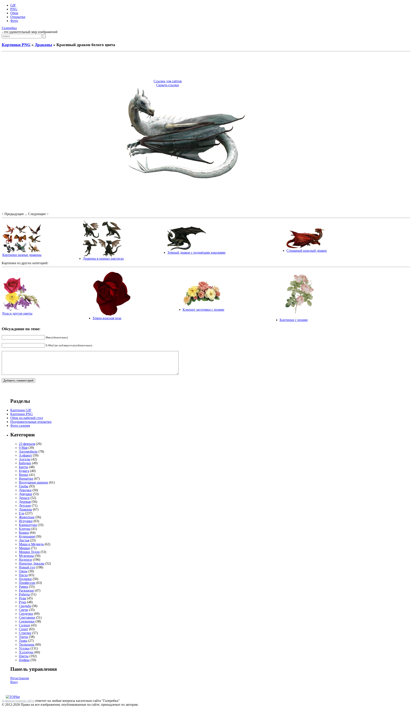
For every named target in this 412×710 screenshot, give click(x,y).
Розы (22, 598)
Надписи (25, 559)
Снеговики (27, 617)
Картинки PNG (16, 44)
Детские (25, 505)
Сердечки (26, 613)
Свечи (23, 610)
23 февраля (27, 444)
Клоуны (24, 529)
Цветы (24, 656)
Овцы (23, 571)
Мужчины (26, 556)
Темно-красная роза (106, 318)
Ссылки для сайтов (168, 81)
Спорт (23, 629)
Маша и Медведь (31, 544)
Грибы (23, 486)
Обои (14, 13)
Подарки (25, 579)
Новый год (27, 567)
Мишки (24, 548)
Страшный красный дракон (306, 250)
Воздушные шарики (33, 482)
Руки (22, 602)
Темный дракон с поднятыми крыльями (196, 252)
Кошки (24, 532)
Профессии (27, 583)
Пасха (23, 575)
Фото (14, 21)
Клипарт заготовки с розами (203, 309)
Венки (23, 474)
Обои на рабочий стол (26, 418)
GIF (13, 5)
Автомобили (28, 451)
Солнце (24, 625)
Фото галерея (20, 425)
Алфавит (25, 455)
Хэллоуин (26, 652)
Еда (21, 513)
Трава (23, 640)
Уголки (24, 648)
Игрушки (26, 521)
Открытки (17, 17)
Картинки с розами (294, 320)
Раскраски (26, 590)
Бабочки (25, 463)
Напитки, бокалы (31, 563)
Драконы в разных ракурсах (103, 258)
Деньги (24, 498)
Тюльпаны (26, 644)
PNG (13, 9)
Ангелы (24, 459)
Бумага (24, 471)
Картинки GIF (20, 410)
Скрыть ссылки (167, 85)
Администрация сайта (18, 700)
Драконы (43, 44)
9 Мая (23, 447)
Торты (23, 637)
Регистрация (19, 678)
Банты (23, 467)
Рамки (23, 586)
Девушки (25, 494)
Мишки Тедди (29, 552)
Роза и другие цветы (17, 313)
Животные (27, 517)
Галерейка (9, 28)
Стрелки (25, 633)
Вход (14, 682)
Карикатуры (28, 525)
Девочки (25, 490)
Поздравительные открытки (31, 422)
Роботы (24, 594)
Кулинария (27, 536)
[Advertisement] (206, 66)
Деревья (25, 501)
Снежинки (27, 621)
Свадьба (25, 606)
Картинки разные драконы (21, 255)
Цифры (24, 660)
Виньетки (26, 478)
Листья (24, 540)
